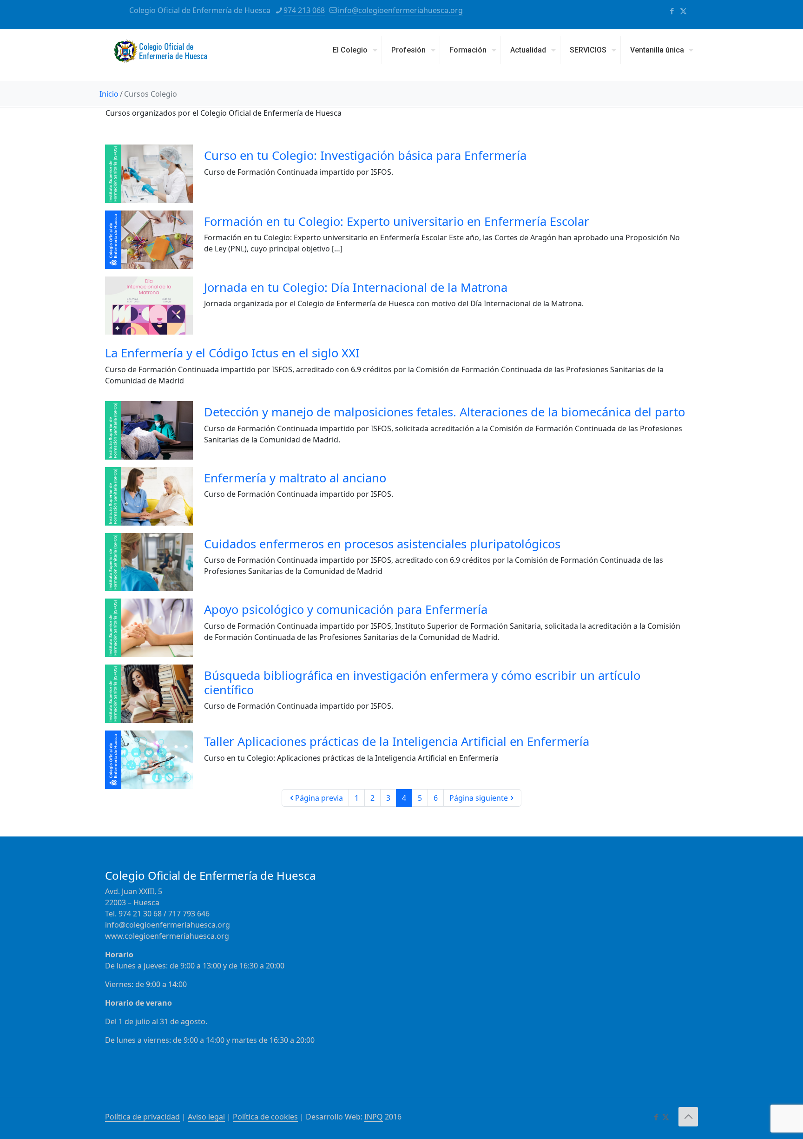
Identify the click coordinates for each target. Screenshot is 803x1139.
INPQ (373, 1117)
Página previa (319, 798)
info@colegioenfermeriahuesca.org (400, 10)
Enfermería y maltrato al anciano (295, 478)
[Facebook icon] (671, 10)
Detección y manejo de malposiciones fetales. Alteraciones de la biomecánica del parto (444, 412)
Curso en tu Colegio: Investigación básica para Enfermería (365, 155)
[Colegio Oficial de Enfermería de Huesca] (160, 54)
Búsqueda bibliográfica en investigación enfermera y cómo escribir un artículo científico (422, 682)
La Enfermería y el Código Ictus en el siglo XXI (232, 353)
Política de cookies (265, 1117)
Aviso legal (206, 1117)
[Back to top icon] (688, 1116)
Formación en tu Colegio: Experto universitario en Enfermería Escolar (396, 221)
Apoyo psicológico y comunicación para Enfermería (345, 609)
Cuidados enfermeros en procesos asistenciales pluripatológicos (382, 544)
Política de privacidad (142, 1117)
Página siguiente (478, 798)
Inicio (108, 94)
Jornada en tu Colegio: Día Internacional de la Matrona (355, 287)
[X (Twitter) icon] (683, 10)
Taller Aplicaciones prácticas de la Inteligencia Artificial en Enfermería (396, 741)
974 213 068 (304, 10)
